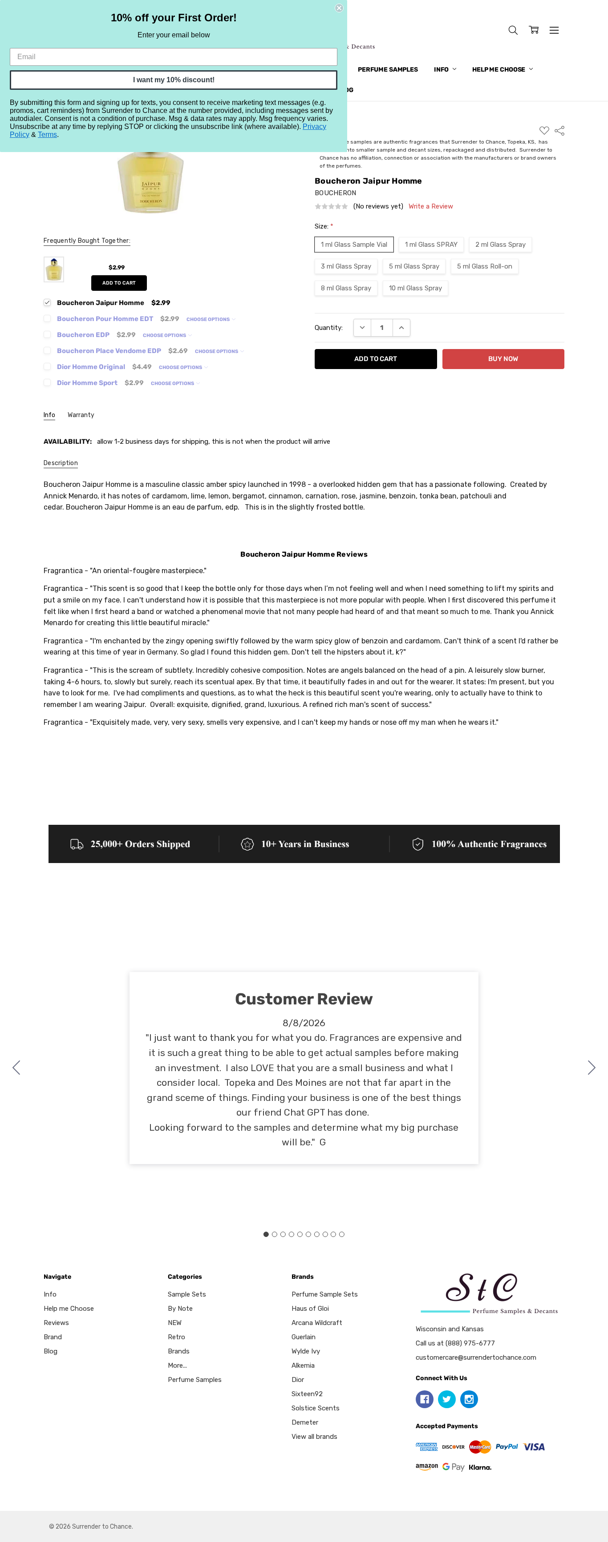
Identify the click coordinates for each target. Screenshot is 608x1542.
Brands (179, 1351)
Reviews (56, 1323)
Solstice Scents (316, 1408)
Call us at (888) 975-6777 (455, 1343)
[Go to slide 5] (300, 1234)
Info (442, 69)
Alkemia (303, 1365)
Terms (47, 134)
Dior (298, 1380)
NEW (175, 1323)
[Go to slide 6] (308, 1234)
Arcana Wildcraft (317, 1323)
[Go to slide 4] (291, 1234)
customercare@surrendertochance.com (476, 1357)
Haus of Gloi (310, 1309)
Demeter (305, 1422)
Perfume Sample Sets (325, 1294)
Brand (53, 1337)
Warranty (81, 415)
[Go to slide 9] (333, 1234)
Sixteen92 (307, 1394)
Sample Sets (187, 1294)
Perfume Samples (388, 69)
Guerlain (304, 1337)
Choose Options (208, 319)
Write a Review (431, 206)
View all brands (314, 1437)
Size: (324, 226)
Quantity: (329, 328)
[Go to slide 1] (266, 1234)
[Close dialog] (339, 8)
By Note (180, 1309)
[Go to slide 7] (316, 1234)
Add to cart (119, 283)
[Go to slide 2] (592, 1068)
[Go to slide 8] (325, 1234)
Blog (50, 1351)
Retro (176, 1337)
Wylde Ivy (306, 1351)
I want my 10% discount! (174, 80)
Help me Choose (499, 69)
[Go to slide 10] (16, 1068)
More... (177, 1365)
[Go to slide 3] (283, 1234)
